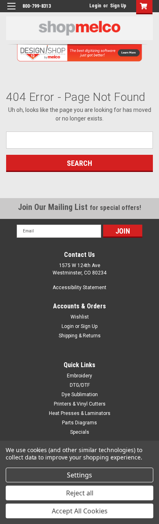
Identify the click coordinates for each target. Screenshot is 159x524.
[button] (142, 7)
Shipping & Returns (80, 336)
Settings (79, 474)
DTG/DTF (80, 385)
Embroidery (79, 376)
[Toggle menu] (11, 11)
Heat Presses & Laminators (79, 413)
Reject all (79, 492)
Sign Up (118, 6)
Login (95, 6)
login (87, 5)
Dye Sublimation (80, 394)
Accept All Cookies (80, 510)
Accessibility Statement (79, 287)
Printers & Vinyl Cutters (80, 404)
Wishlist (80, 317)
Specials (79, 432)
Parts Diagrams (79, 423)
